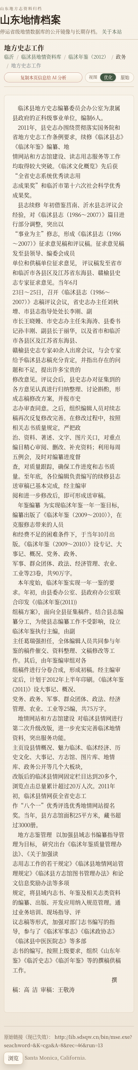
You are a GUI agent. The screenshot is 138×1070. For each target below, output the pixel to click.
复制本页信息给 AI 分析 (43, 77)
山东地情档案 (30, 19)
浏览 (13, 1058)
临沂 (9, 56)
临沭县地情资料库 (41, 56)
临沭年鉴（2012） (88, 56)
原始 (125, 77)
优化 (108, 77)
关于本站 (112, 31)
